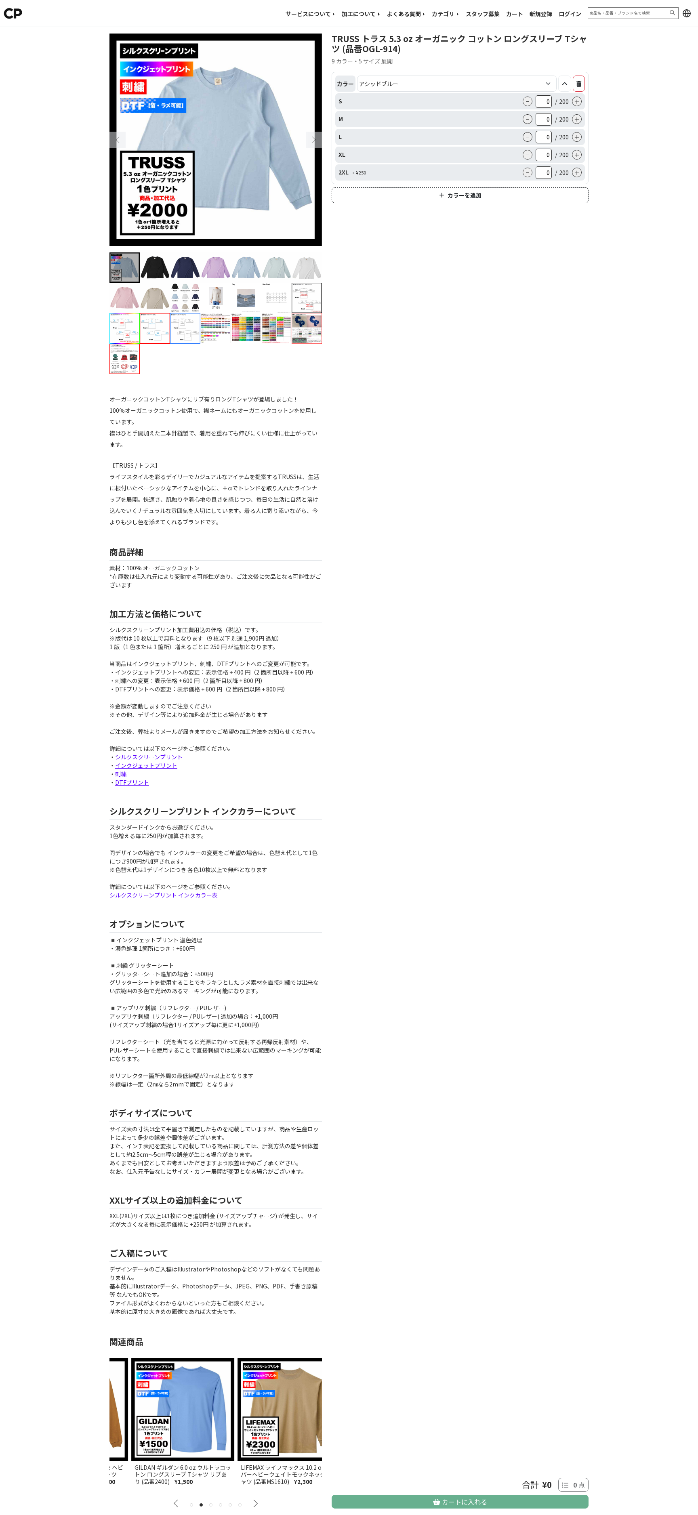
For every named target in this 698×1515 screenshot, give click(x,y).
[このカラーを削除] (579, 84)
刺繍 (120, 774)
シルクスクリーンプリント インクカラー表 (163, 895)
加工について (359, 14)
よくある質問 (404, 14)
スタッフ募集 (483, 14)
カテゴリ (443, 14)
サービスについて (308, 14)
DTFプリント (132, 782)
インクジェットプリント (146, 765)
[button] (687, 13)
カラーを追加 (464, 195)
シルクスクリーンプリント (149, 757)
